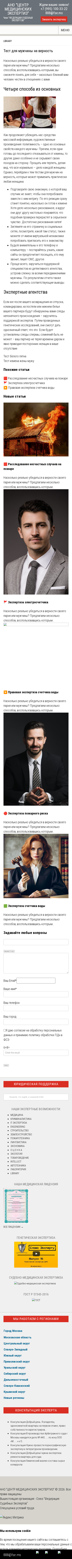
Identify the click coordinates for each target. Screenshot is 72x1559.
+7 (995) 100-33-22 (54, 9)
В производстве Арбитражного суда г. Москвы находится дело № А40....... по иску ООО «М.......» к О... (39, 1437)
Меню (65, 30)
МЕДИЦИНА (16, 1115)
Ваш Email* (9, 980)
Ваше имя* (10, 989)
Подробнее (59, 1549)
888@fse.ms (54, 13)
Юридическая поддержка (36, 1084)
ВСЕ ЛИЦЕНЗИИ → (13, 1226)
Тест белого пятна (14, 356)
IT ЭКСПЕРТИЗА (18, 1122)
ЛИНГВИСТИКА (18, 1142)
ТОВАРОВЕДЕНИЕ (19, 1157)
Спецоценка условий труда (17, 1508)
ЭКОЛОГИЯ (16, 1153)
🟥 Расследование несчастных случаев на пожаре (35, 378)
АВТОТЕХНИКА (18, 1165)
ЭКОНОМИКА (17, 1146)
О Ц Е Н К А (16, 1150)
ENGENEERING (17, 1126)
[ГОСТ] (36, 1300)
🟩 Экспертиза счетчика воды (24, 906)
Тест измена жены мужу (18, 361)
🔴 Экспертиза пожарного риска (25, 813)
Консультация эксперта (36, 1410)
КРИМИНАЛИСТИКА (20, 1119)
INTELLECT (15, 1161)
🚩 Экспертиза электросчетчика (24, 383)
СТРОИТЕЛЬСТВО (19, 1130)
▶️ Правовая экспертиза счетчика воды (28, 387)
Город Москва (13, 1331)
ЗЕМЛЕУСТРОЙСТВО (21, 1134)
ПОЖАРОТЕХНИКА (20, 1138)
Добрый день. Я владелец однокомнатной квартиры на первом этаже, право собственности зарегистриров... (38, 1425)
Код (12, 951)
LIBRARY (7, 41)
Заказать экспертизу (54, 19)
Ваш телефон (11, 1003)
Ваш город (9, 1016)
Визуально (7, 951)
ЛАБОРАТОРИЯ (18, 1169)
